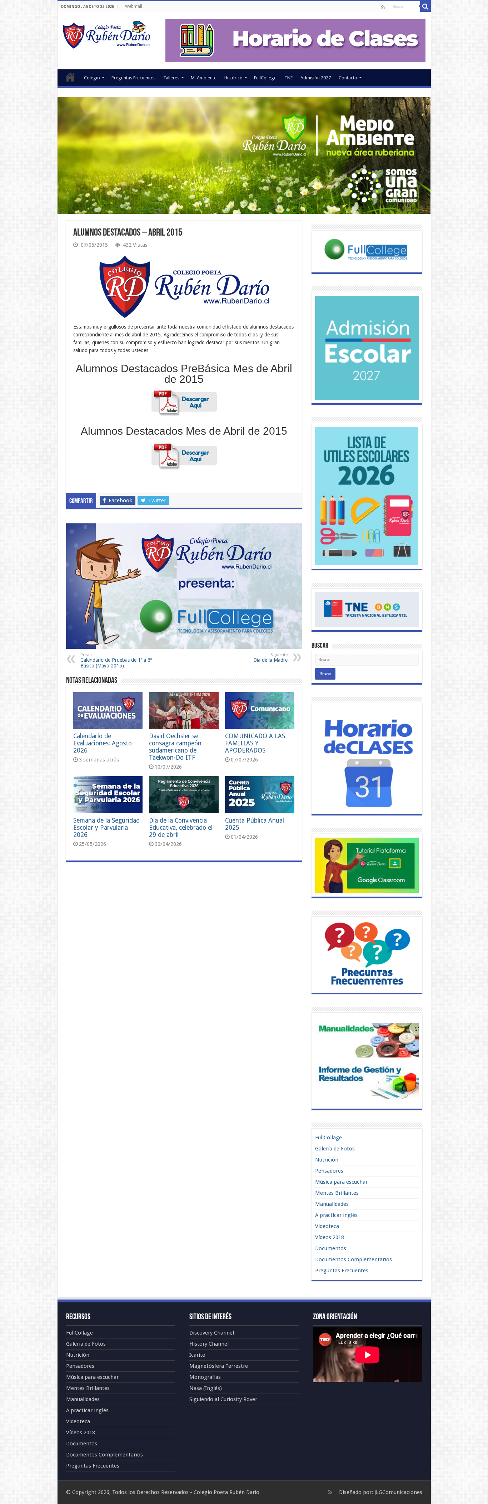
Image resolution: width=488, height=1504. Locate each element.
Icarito (197, 1355)
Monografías (205, 1377)
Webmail (133, 6)
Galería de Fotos (335, 1148)
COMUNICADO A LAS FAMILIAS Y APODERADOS (255, 743)
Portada (70, 76)
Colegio (92, 77)
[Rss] (382, 7)
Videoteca (327, 1226)
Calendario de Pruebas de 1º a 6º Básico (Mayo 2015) (116, 660)
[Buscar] (425, 6)
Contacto (348, 77)
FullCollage (328, 1137)
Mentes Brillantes (337, 1193)
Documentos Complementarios (353, 1259)
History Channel (209, 1344)
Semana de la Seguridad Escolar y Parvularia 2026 (106, 827)
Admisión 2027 (315, 77)
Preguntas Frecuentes (133, 77)
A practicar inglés (336, 1215)
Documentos (330, 1248)
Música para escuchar (341, 1182)
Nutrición (326, 1160)
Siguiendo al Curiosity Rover (223, 1399)
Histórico (233, 77)
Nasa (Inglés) (205, 1388)
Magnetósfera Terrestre (218, 1366)
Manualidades (332, 1204)
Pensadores (329, 1171)
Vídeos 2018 (329, 1237)
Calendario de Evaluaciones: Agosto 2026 (102, 743)
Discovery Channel (211, 1333)
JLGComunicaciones (398, 1492)
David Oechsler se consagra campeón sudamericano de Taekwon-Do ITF (175, 747)
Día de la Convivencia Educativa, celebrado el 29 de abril (181, 827)
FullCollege (265, 77)
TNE (288, 77)
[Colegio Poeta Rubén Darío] (106, 34)
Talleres (171, 77)
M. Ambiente (203, 77)
